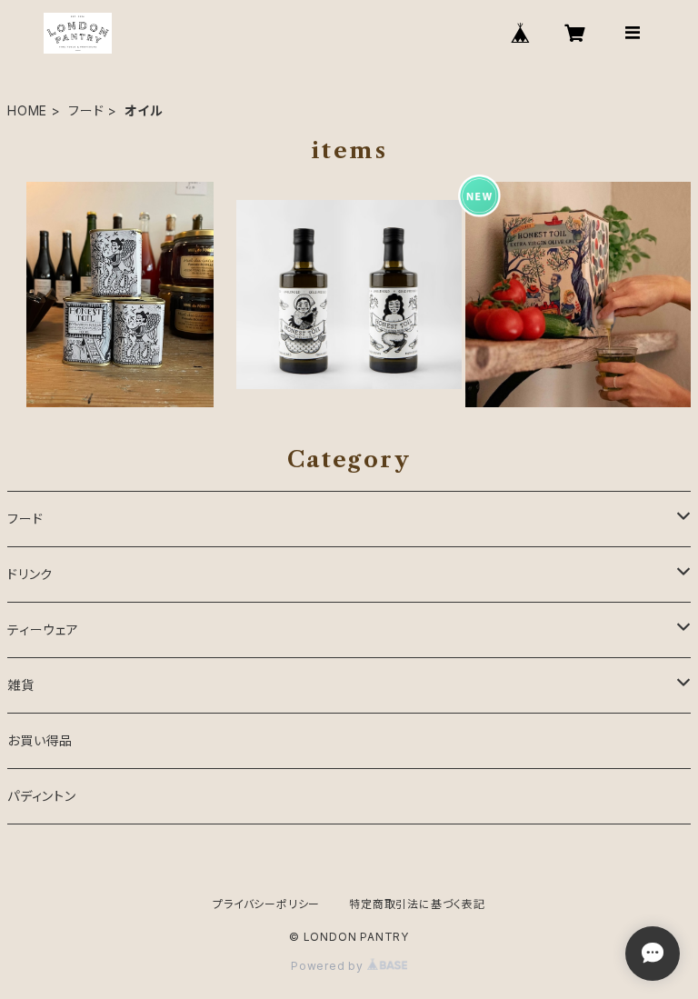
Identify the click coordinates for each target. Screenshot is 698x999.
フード (86, 110)
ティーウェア (43, 629)
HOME (27, 110)
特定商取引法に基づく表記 (417, 904)
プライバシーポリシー (266, 904)
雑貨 (21, 685)
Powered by (329, 966)
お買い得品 (40, 740)
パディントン (41, 796)
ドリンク (30, 574)
